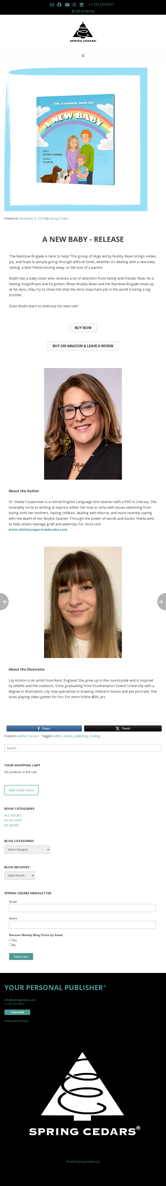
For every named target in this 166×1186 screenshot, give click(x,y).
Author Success (28, 736)
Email (13, 901)
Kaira (80, 1179)
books (68, 736)
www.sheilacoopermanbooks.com (38, 529)
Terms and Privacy (16, 1021)
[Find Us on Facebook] (59, 4)
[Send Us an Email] (51, 4)
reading (95, 736)
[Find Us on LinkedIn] (81, 4)
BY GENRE (11, 825)
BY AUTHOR (13, 820)
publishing (81, 736)
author (57, 736)
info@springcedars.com (19, 1000)
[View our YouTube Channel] (67, 4)
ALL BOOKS (12, 815)
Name (13, 918)
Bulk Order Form (21, 790)
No (14, 945)
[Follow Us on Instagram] (74, 4)
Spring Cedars (59, 218)
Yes (14, 940)
